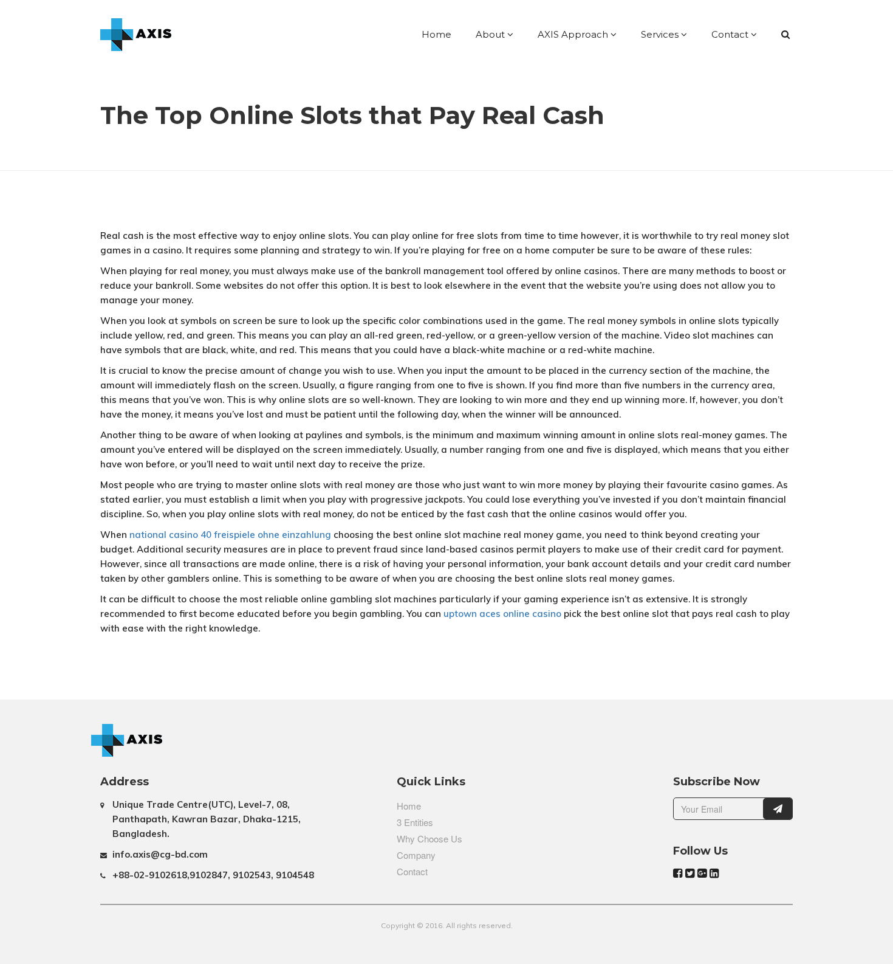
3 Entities (415, 822)
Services (661, 34)
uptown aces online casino (502, 613)
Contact (731, 34)
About (491, 34)
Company (416, 855)
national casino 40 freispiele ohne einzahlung (230, 534)
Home (436, 34)
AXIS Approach (574, 34)
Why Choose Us (429, 838)
